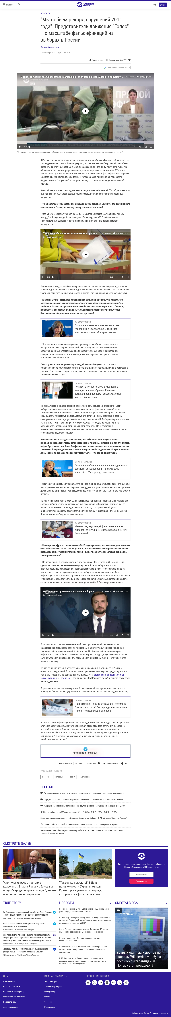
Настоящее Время (54, 237)
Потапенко (65, 678)
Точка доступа (50, 981)
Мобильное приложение (14, 996)
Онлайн (47, 996)
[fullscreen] (151, 146)
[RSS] (119, 982)
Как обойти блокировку (13, 991)
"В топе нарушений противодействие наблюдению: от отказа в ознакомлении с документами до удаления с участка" (85, 76)
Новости (45, 13)
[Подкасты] (126, 982)
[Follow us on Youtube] (100, 982)
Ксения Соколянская (49, 47)
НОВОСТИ (66, 903)
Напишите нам (9, 1001)
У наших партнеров (53, 986)
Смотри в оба (126, 903)
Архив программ (10, 1007)
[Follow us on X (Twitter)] (94, 982)
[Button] (96, 60)
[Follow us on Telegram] (113, 982)
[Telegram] (155, 5)
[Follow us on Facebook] (88, 982)
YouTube (48, 1001)
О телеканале (9, 981)
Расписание (49, 1007)
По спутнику (49, 991)
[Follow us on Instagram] (107, 982)
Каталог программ (11, 986)
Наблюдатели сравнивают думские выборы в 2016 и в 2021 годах (80, 591)
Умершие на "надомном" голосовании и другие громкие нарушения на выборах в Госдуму (93, 233)
